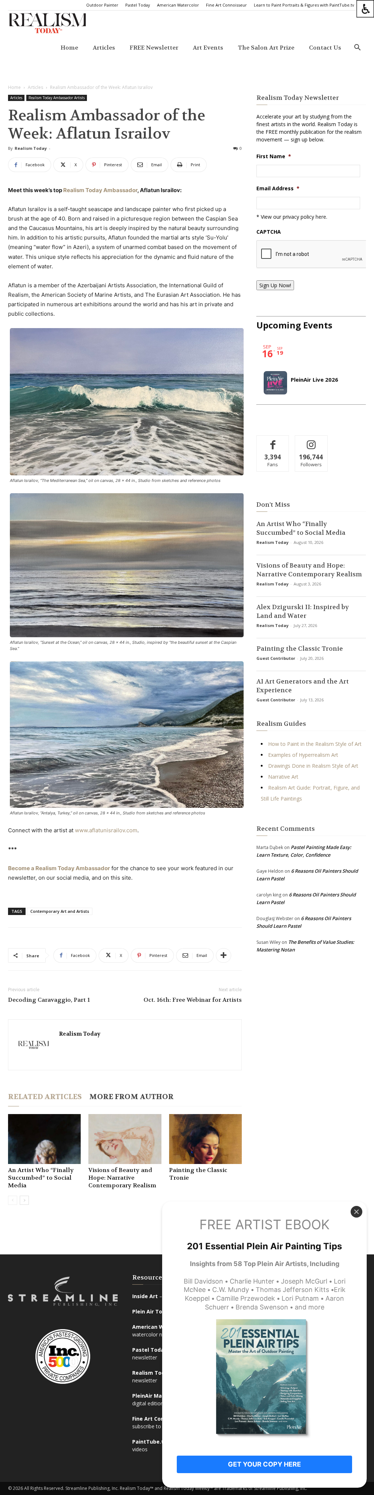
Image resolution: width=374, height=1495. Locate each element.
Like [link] (273, 441)
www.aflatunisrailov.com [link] (106, 830)
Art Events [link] (208, 47)
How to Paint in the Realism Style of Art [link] (315, 743)
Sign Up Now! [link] (275, 285)
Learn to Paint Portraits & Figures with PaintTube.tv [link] (304, 5)
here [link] (321, 216)
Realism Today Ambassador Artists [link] (56, 97)
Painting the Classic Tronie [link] (299, 649)
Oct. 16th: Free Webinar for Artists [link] (193, 1000)
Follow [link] (311, 441)
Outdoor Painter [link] (102, 5)
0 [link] (241, 148)
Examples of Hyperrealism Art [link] (303, 754)
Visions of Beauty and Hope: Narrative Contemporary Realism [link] (122, 1177)
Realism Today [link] (31, 148)
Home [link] (69, 47)
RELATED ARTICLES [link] (45, 1096)
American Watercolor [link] (178, 5)
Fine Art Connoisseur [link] (226, 5)
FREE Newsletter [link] (154, 47)
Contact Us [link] (325, 47)
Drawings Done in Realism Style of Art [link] (313, 765)
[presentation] (311, 254)
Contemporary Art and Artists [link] (59, 911)
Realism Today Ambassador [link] (100, 190)
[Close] (356, 1212)
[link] (365, 8)
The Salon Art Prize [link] (266, 47)
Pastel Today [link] (137, 5)
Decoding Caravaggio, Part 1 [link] (49, 1000)
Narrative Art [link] (283, 776)
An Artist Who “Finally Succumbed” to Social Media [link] (41, 1177)
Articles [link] (104, 47)
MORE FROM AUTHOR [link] (131, 1096)
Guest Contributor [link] (275, 658)
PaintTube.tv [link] (149, 1441)
